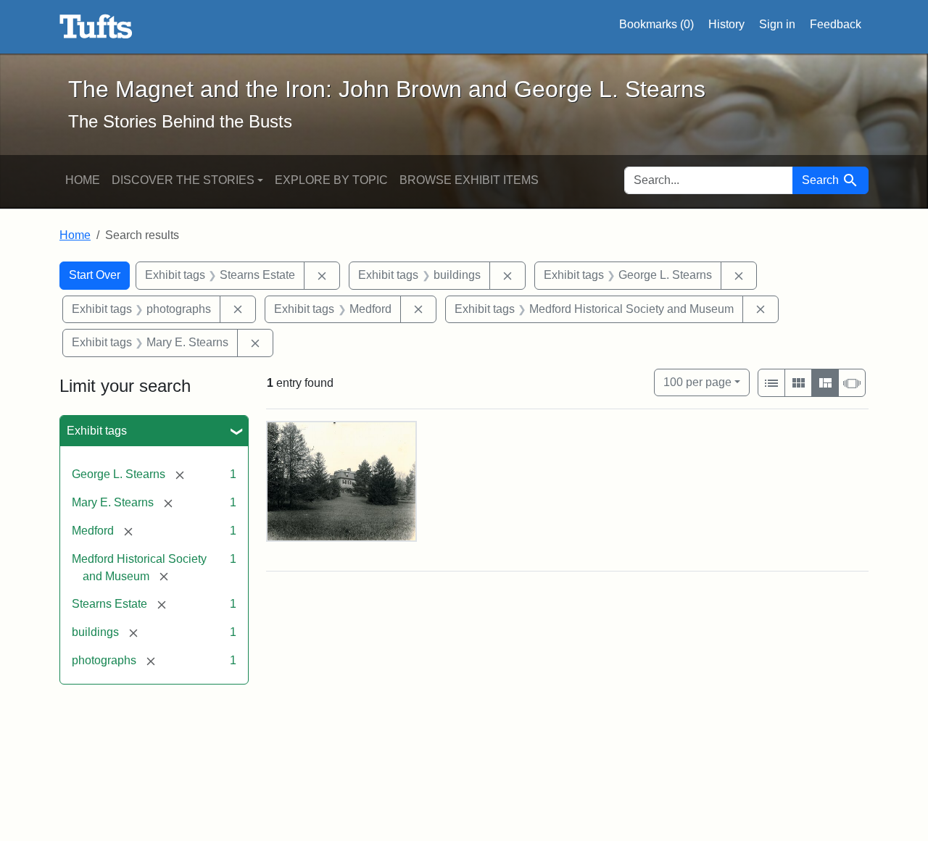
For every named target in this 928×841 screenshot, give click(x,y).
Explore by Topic (331, 180)
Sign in (777, 24)
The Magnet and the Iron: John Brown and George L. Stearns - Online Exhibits (96, 27)
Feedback (835, 24)
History (726, 24)
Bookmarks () (656, 24)
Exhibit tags (97, 430)
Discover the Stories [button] (183, 180)
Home (82, 180)
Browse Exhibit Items (469, 180)
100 (697, 381)
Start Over (94, 275)
